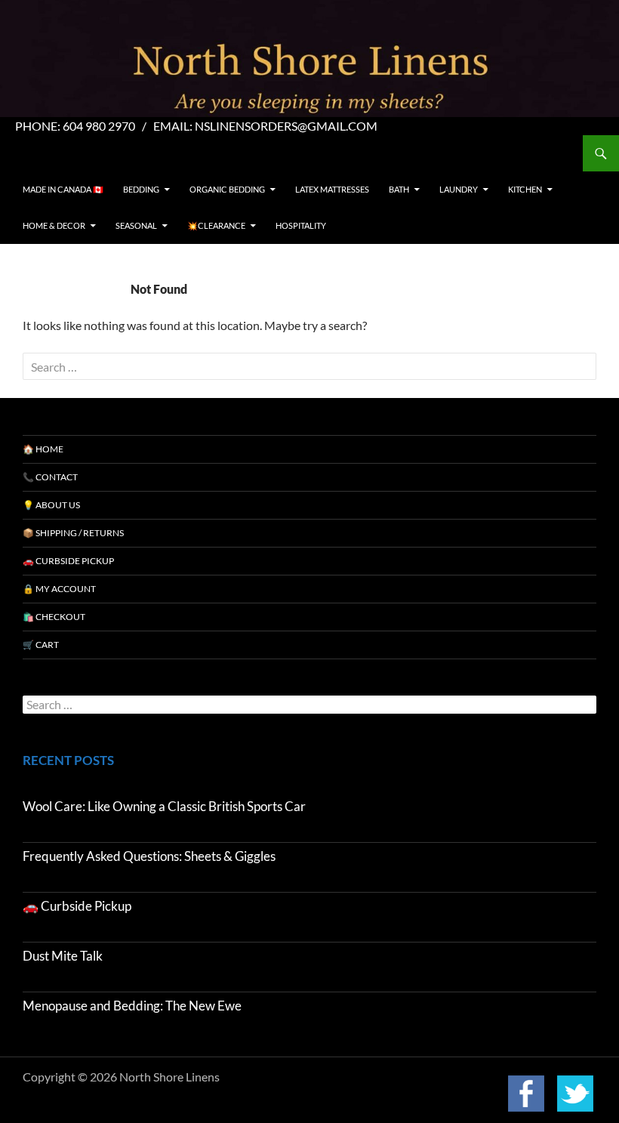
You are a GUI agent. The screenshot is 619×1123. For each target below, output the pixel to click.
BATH (399, 189)
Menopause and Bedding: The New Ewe (132, 1005)
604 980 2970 (99, 126)
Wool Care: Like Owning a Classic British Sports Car (164, 806)
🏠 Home (43, 449)
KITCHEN (525, 189)
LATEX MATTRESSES (332, 189)
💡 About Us (51, 505)
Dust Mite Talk (63, 956)
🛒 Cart (41, 644)
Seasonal (136, 225)
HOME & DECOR (54, 225)
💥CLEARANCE (216, 225)
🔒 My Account (59, 588)
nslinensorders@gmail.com (286, 126)
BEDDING (141, 189)
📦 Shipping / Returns (73, 532)
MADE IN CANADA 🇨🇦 (63, 189)
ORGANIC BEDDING (227, 189)
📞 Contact (50, 477)
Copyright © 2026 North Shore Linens (121, 1077)
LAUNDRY (458, 189)
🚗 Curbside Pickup (68, 560)
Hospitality (301, 225)
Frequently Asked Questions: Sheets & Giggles (149, 856)
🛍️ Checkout (54, 616)
